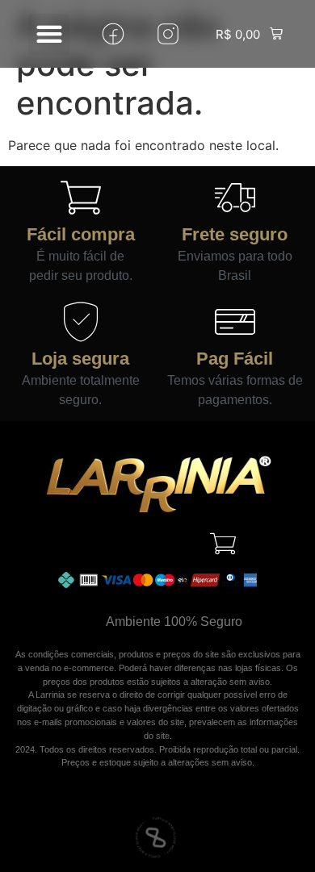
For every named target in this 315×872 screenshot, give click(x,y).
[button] (48, 34)
